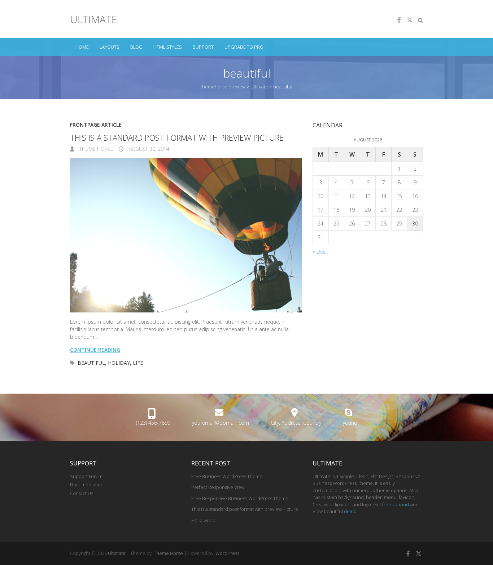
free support (395, 504)
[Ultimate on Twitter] (409, 20)
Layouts (109, 47)
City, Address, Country (296, 422)
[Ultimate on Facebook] (399, 20)
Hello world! (204, 520)
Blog (136, 47)
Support (203, 47)
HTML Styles (167, 47)
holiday (119, 362)
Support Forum (86, 476)
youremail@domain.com (220, 422)
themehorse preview (223, 86)
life (138, 362)
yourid (350, 422)
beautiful (91, 362)
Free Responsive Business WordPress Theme (239, 498)
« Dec (319, 251)
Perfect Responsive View (217, 487)
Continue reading (95, 349)
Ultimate (93, 19)
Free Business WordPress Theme (226, 476)
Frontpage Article (96, 124)
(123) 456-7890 (153, 422)
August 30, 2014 (148, 148)
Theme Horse (95, 148)
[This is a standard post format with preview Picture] (186, 235)
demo (350, 511)
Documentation (87, 484)
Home (82, 47)
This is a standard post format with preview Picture (177, 137)
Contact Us (81, 493)
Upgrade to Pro (243, 47)
